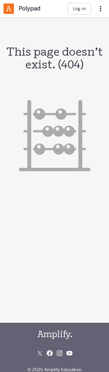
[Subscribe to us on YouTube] (69, 353)
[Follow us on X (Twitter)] (40, 353)
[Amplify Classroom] (8, 8)
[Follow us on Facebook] (50, 353)
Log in (79, 8)
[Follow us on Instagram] (60, 353)
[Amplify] (54, 334)
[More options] (100, 9)
